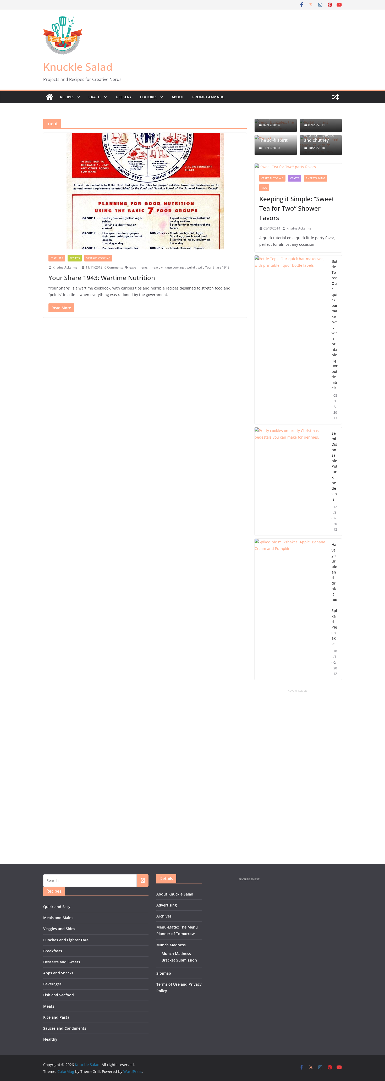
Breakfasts (52, 950)
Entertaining (315, 178)
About (178, 96)
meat (154, 267)
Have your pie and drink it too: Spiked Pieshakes (334, 594)
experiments (138, 267)
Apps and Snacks (58, 972)
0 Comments (113, 267)
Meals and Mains (58, 917)
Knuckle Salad (78, 66)
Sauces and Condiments (64, 1028)
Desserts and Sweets (61, 961)
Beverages (52, 983)
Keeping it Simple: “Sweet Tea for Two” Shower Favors (296, 208)
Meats (48, 1006)
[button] (77, 97)
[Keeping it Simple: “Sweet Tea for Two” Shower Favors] (298, 166)
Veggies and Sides (59, 928)
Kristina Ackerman (66, 267)
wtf (200, 267)
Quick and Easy (56, 906)
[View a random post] (335, 97)
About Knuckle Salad (174, 894)
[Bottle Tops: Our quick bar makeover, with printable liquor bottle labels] (291, 339)
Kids (264, 187)
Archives (164, 916)
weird (191, 267)
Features (148, 96)
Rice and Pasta (56, 1017)
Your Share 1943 (217, 267)
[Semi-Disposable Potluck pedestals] (291, 481)
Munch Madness (171, 944)
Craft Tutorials (272, 178)
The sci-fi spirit (273, 140)
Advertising (166, 905)
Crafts (95, 96)
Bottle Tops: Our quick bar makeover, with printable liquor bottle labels (335, 324)
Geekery (123, 96)
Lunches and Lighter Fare (66, 939)
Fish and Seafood (58, 994)
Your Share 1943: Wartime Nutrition (101, 277)
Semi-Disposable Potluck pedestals (334, 466)
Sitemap (163, 973)
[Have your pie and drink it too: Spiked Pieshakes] (291, 609)
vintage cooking (172, 267)
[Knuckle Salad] (49, 97)
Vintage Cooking (98, 258)
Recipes (67, 96)
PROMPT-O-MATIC (208, 96)
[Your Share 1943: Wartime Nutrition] (145, 191)
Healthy (50, 1039)
